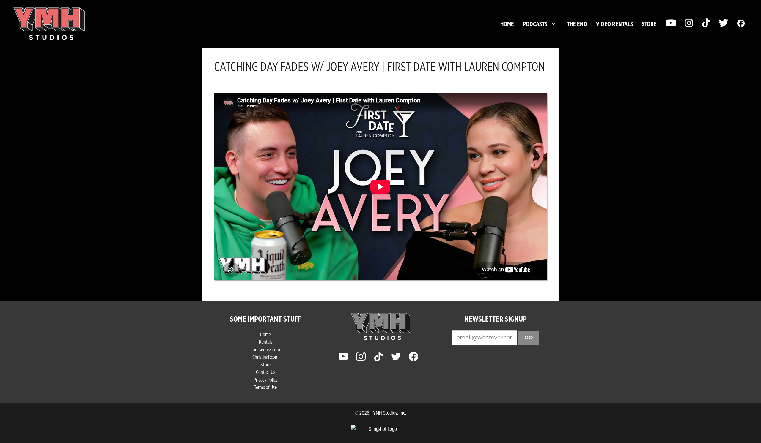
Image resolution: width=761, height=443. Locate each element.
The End (577, 24)
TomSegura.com (265, 349)
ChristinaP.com (265, 356)
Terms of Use (265, 387)
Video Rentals (614, 24)
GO (528, 338)
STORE (649, 24)
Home (507, 24)
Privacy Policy (266, 379)
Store (266, 364)
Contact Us (265, 371)
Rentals (265, 341)
